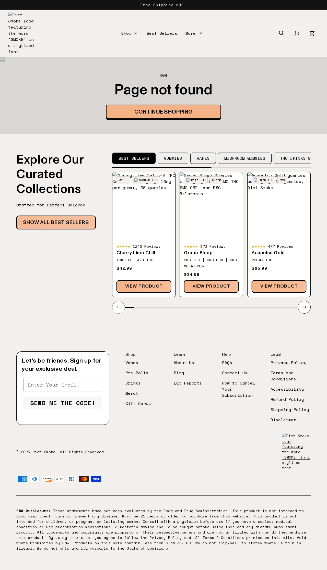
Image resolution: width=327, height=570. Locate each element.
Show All (56, 222)
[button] (130, 33)
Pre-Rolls (136, 373)
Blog (179, 373)
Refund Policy (287, 399)
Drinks (133, 383)
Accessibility (287, 389)
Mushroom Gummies (244, 158)
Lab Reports (188, 383)
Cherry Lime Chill (135, 253)
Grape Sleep (198, 253)
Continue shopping (163, 112)
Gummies (173, 158)
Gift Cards (138, 403)
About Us (184, 363)
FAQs (227, 363)
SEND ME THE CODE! (62, 402)
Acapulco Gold (268, 253)
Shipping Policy (290, 409)
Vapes (203, 158)
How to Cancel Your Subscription (238, 389)
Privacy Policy (288, 363)
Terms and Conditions (283, 376)
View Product (144, 286)
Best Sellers (162, 33)
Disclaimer (283, 420)
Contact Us (235, 373)
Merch (131, 393)
